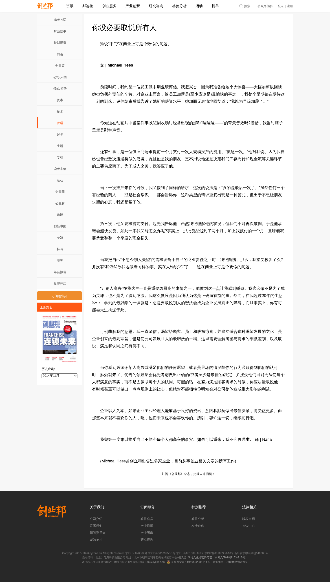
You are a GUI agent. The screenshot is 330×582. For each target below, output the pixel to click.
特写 (60, 249)
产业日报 (147, 525)
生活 (60, 145)
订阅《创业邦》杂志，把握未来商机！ (188, 473)
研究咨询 (156, 5)
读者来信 (60, 168)
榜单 (215, 5)
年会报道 (60, 272)
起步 (60, 134)
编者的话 (60, 19)
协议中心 (248, 525)
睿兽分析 (179, 5)
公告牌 (60, 203)
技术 (60, 111)
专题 (60, 237)
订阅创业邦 (59, 296)
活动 (199, 5)
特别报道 (60, 42)
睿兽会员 (147, 518)
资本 (60, 100)
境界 (60, 260)
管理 (60, 122)
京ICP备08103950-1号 (162, 553)
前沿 (60, 54)
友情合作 (197, 525)
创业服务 (109, 5)
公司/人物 (60, 77)
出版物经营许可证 (237, 562)
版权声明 (248, 518)
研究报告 (147, 539)
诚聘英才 (96, 539)
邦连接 (87, 5)
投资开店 (60, 283)
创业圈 (60, 191)
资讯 (69, 5)
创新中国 (60, 226)
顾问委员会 (98, 532)
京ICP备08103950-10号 (219, 553)
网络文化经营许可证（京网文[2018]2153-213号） (218, 557)
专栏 (60, 157)
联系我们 (96, 525)
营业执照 (218, 562)
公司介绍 (96, 518)
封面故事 (60, 31)
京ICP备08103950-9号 (190, 553)
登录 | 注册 (285, 6)
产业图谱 (147, 532)
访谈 (60, 214)
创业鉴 (60, 65)
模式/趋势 (60, 88)
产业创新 (132, 5)
